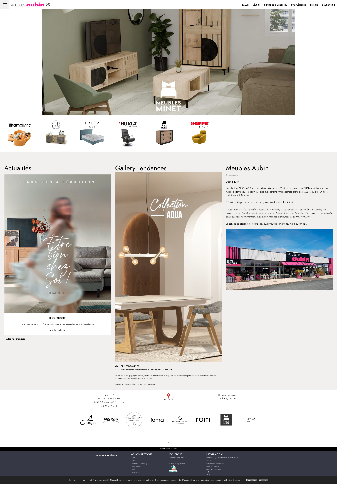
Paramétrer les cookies (215, 463)
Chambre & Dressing (275, 4)
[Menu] (4, 4)
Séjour (256, 4)
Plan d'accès (168, 399)
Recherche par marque (177, 457)
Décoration (328, 4)
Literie (314, 4)
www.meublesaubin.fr (214, 469)
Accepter (263, 480)
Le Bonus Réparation (176, 463)
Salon (245, 4)
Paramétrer (251, 480)
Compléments (298, 4)
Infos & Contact (212, 466)
